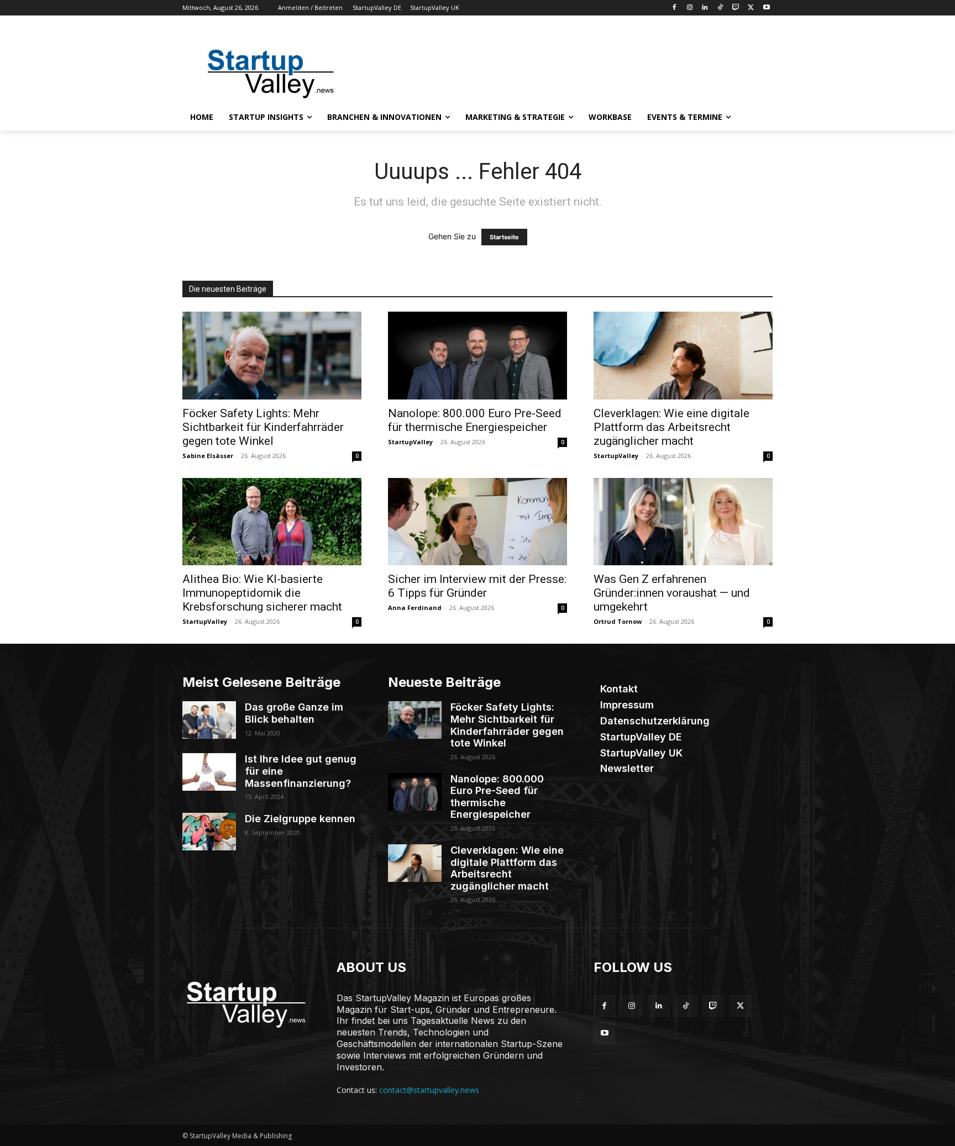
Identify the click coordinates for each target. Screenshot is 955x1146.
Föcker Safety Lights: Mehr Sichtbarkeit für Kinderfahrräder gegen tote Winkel (263, 427)
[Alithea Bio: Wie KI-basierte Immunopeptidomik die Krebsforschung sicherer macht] (271, 522)
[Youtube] (766, 8)
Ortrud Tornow (618, 621)
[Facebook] (674, 8)
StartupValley (410, 442)
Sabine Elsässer (207, 455)
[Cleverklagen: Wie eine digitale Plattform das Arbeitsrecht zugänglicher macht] (683, 355)
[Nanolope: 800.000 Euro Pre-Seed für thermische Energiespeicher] (477, 355)
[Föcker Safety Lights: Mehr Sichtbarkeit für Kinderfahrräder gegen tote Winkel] (271, 355)
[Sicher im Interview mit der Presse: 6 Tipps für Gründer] (477, 522)
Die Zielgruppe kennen (300, 818)
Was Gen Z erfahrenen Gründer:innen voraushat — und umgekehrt (672, 592)
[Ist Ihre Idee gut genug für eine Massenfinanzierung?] (209, 772)
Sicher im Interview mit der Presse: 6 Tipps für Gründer (477, 586)
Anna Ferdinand (415, 607)
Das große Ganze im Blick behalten (294, 713)
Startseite (504, 237)
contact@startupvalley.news (429, 1090)
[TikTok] (720, 8)
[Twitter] (750, 8)
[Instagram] (689, 8)
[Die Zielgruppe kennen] (209, 831)
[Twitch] (736, 8)
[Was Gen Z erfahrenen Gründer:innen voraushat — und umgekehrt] (683, 522)
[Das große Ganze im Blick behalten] (209, 720)
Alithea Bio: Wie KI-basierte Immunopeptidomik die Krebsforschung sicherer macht (262, 592)
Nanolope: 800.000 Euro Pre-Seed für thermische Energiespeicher (475, 420)
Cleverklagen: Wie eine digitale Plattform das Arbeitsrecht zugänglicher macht (671, 427)
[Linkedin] (705, 8)
